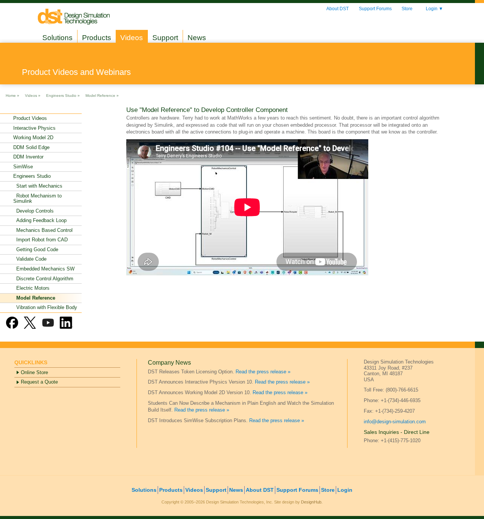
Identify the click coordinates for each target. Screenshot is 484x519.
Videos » (32, 95)
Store (407, 8)
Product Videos (30, 118)
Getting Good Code (35, 249)
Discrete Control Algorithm (43, 278)
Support (165, 38)
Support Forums (375, 8)
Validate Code (30, 259)
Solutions (57, 38)
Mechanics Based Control (43, 230)
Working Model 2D (33, 137)
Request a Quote (39, 382)
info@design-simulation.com (395, 421)
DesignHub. (312, 502)
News (197, 38)
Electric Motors (31, 288)
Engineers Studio (32, 176)
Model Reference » (102, 95)
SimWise (23, 166)
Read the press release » (263, 371)
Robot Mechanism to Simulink (37, 198)
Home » (12, 95)
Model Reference (34, 298)
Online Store (34, 372)
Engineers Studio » (63, 95)
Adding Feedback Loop (40, 220)
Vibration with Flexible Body (45, 307)
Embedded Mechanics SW (43, 269)
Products (96, 38)
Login (434, 9)
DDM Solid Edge (31, 147)
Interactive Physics (34, 128)
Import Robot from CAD (40, 239)
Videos (131, 38)
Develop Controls (33, 211)
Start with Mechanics (37, 186)
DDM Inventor (28, 157)
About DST (337, 8)
